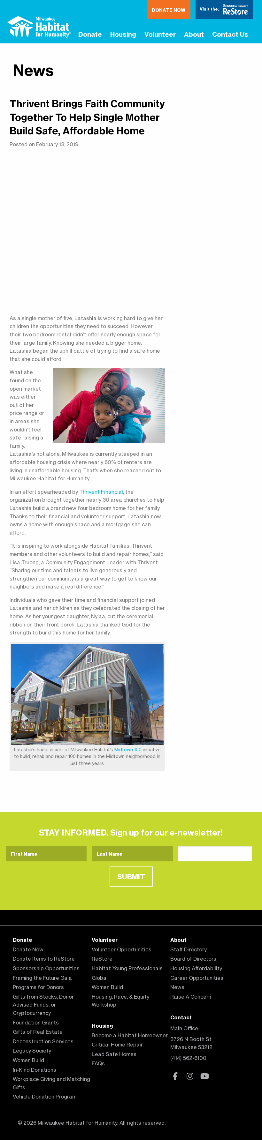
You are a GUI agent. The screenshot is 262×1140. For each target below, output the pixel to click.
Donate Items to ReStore (44, 959)
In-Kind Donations (34, 1070)
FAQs (98, 1063)
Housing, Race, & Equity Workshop (120, 1001)
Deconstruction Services (43, 1041)
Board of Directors (193, 959)
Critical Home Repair (117, 1044)
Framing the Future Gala (42, 978)
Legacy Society (32, 1050)
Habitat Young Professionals (127, 968)
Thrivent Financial (101, 492)
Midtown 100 (128, 749)
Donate (90, 34)
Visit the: (210, 8)
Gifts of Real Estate (38, 1032)
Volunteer (160, 34)
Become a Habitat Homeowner (130, 1035)
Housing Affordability (196, 968)
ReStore (102, 959)
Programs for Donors (38, 987)
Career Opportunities (196, 978)
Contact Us (230, 34)
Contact (181, 1017)
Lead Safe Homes (114, 1054)
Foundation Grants (36, 1022)
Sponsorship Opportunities (46, 968)
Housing (123, 34)
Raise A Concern (190, 997)
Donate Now (168, 10)
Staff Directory (188, 949)
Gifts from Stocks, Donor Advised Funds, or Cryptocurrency (43, 1005)
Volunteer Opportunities (121, 949)
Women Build (28, 1060)
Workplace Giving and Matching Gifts (51, 1083)
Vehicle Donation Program (44, 1096)
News (33, 70)
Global (100, 978)
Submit (131, 876)
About (194, 34)
